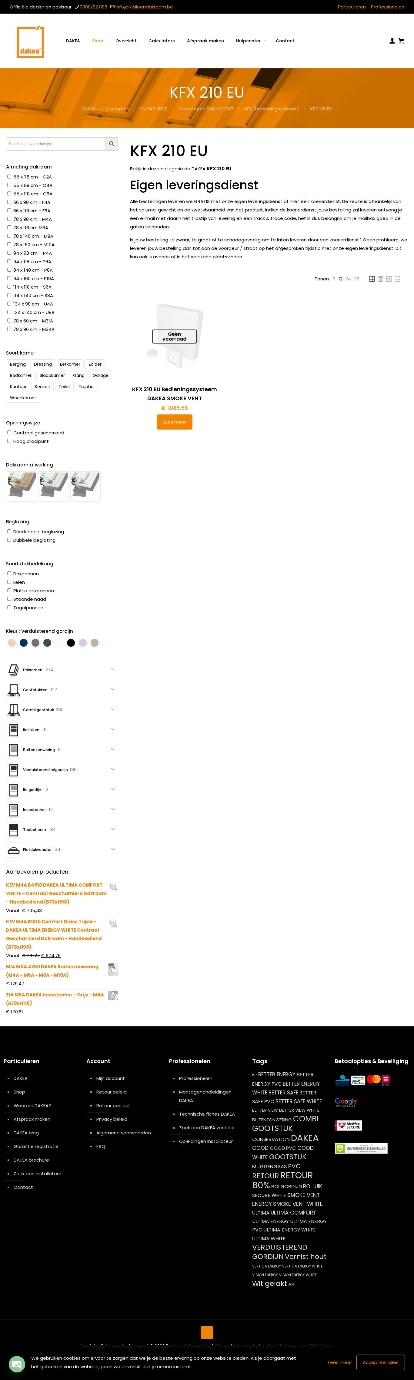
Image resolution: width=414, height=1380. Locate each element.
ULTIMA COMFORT (293, 1212)
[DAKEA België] (30, 41)
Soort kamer (20, 353)
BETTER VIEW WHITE (299, 1110)
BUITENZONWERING (272, 1120)
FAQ (100, 1146)
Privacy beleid (111, 1119)
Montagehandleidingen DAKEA (205, 1096)
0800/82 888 (93, 7)
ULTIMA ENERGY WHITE (289, 1229)
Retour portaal (112, 1105)
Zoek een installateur (37, 1173)
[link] (334, 279)
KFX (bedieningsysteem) (272, 109)
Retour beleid (111, 1092)
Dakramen (117, 109)
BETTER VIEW (265, 1110)
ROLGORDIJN (286, 1186)
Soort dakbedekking (29, 564)
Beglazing (17, 521)
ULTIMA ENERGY (270, 1221)
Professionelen (387, 7)
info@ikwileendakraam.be (144, 7)
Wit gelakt (269, 1283)
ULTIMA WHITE (268, 1238)
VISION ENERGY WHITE (298, 1274)
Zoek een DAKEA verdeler (207, 1127)
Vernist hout (305, 1256)
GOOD (260, 1148)
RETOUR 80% (282, 1180)
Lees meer (174, 422)
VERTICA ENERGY (266, 1266)
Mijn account (110, 1078)
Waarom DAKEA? (32, 1105)
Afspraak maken (32, 1119)
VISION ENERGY (265, 1274)
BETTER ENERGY (276, 1074)
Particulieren (352, 7)
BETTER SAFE (283, 1092)
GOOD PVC (283, 1148)
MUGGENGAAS (269, 1166)
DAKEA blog (26, 1133)
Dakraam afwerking (29, 465)
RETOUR (265, 1176)
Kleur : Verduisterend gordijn (39, 631)
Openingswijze (23, 423)
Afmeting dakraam (29, 167)
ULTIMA (260, 1212)
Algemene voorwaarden (123, 1133)
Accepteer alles (381, 1362)
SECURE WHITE (269, 1195)
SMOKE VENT (153, 109)
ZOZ (291, 1285)
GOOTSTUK (287, 1157)
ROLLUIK (312, 1186)
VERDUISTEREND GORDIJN (279, 1251)
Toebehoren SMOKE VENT (206, 109)
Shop (19, 1092)
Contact (23, 1187)
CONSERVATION (271, 1139)
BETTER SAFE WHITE (298, 1101)
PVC (294, 1166)
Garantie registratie (36, 1146)
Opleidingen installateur (206, 1141)
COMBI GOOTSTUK (285, 1123)
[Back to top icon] (207, 1332)
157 (254, 1075)
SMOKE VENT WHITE (298, 1204)
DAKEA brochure (31, 1160)
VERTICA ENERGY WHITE (302, 1266)
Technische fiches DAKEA (207, 1114)
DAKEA (89, 109)
